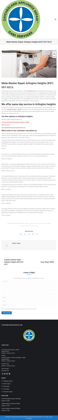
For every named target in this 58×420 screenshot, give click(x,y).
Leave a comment (47, 223)
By (31, 223)
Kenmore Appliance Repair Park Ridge (11, 408)
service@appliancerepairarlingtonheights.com (14, 127)
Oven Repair (6, 389)
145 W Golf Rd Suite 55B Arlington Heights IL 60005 (15, 122)
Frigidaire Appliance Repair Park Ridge (11, 403)
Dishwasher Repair (7, 391)
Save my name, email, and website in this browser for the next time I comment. (20, 308)
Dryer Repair (6, 386)
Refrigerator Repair (8, 381)
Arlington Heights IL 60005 (14, 109)
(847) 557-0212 (32, 91)
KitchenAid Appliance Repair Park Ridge (11, 398)
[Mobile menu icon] (55, 19)
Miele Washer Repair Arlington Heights (11, 51)
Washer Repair (6, 383)
